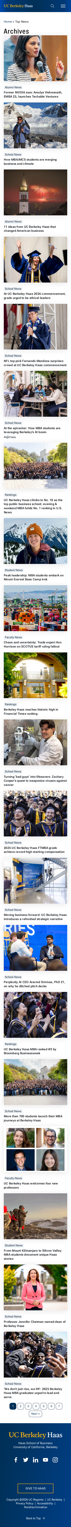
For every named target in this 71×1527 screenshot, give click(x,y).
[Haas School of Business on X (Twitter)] (26, 1460)
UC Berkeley (55, 1499)
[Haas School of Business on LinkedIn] (36, 1460)
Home (8, 21)
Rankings (10, 495)
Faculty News (13, 637)
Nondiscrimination (35, 1507)
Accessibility (45, 1503)
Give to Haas (35, 1488)
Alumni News (13, 87)
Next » (36, 1413)
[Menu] (63, 6)
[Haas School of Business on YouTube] (45, 1460)
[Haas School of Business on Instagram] (55, 1460)
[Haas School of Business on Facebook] (16, 1460)
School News (13, 154)
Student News (14, 570)
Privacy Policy (25, 1503)
